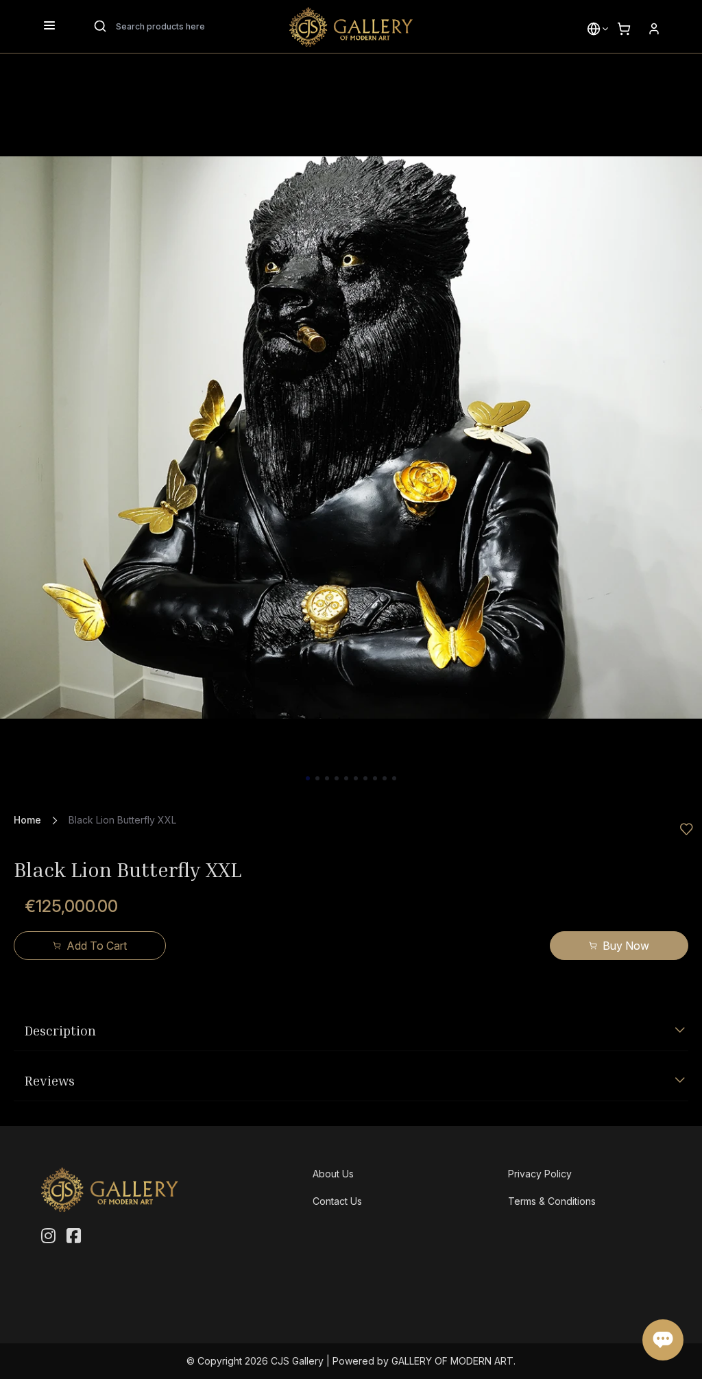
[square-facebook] (73, 1236)
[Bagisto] (351, 27)
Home (27, 820)
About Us (333, 1173)
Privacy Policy (540, 1173)
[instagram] (48, 1236)
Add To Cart (96, 945)
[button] (594, 29)
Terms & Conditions (552, 1201)
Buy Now (626, 945)
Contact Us (337, 1201)
